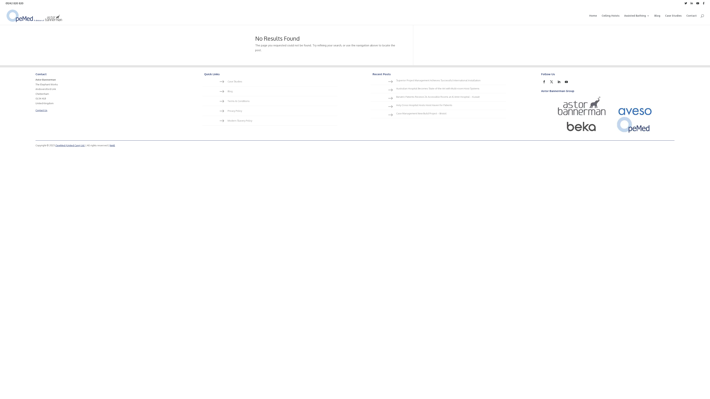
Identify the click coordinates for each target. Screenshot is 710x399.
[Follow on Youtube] (566, 82)
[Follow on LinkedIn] (559, 82)
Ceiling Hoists (610, 15)
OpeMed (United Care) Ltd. (70, 145)
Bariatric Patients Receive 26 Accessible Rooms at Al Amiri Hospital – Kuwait (438, 96)
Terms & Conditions (239, 101)
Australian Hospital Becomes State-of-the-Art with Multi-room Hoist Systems (437, 88)
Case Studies (673, 15)
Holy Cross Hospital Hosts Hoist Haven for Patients (424, 105)
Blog (657, 15)
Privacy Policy (235, 110)
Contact (691, 15)
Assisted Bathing (635, 15)
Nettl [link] (112, 145)
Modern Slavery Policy (240, 120)
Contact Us (41, 110)
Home (593, 15)
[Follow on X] (552, 82)
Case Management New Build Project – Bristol (421, 113)
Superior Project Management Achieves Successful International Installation (438, 80)
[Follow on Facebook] (544, 82)
